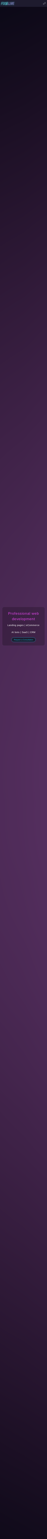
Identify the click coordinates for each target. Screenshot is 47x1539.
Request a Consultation (23, 640)
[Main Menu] (44, 3)
